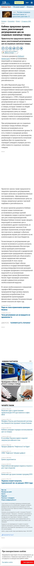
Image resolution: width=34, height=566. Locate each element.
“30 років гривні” (19, 7)
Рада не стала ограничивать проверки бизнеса (15, 308)
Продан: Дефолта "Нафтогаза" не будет (15, 446)
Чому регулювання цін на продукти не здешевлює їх (15, 316)
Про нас (3, 490)
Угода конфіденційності (8, 500)
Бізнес (18, 21)
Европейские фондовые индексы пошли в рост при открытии (16, 467)
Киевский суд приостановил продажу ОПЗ (16, 474)
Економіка (11, 21)
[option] (17, 14)
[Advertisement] (17, 169)
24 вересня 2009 (26, 21)
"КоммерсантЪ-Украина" (20, 323)
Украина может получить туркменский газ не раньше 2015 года (17, 482)
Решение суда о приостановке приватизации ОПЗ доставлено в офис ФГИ (15, 412)
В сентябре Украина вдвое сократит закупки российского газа (14, 439)
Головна (3, 21)
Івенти (3, 494)
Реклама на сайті (6, 492)
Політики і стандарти (7, 498)
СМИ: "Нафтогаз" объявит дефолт (13, 453)
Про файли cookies (7, 562)
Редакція (4, 496)
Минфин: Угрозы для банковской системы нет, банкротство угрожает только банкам (16, 422)
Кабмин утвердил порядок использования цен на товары (16, 430)
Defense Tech (6, 7)
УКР (27, 3)
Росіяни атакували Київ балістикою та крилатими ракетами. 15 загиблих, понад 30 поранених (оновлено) (21, 16)
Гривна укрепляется (8, 459)
